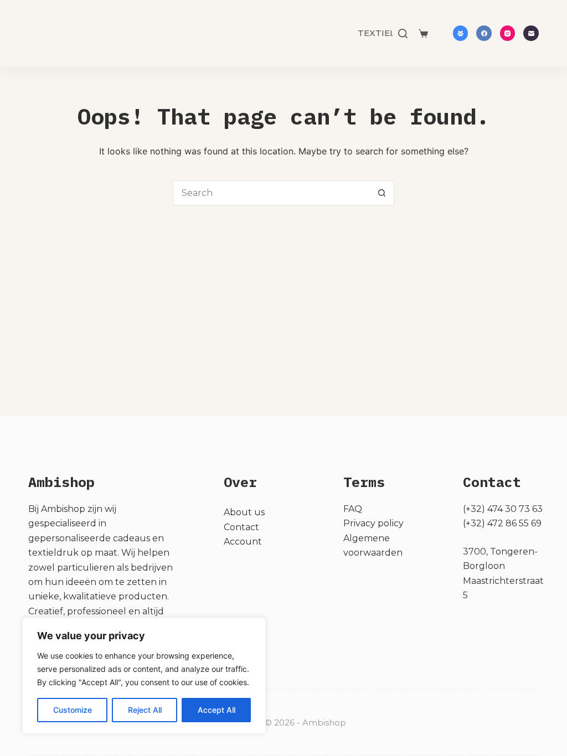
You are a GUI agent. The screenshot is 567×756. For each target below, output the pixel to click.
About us (244, 512)
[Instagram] (508, 33)
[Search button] (381, 192)
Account (243, 541)
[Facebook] (484, 33)
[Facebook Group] (460, 33)
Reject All (145, 709)
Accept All (216, 709)
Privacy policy (373, 523)
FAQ (352, 509)
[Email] (531, 33)
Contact (241, 527)
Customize (72, 709)
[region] (144, 676)
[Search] (403, 33)
